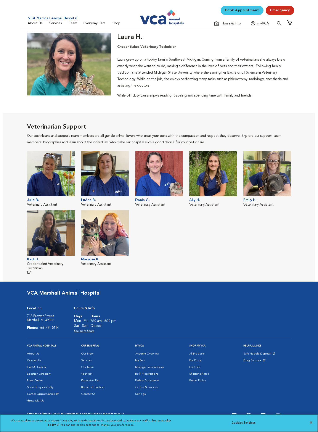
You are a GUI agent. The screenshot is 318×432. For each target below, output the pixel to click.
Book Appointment (242, 10)
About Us (35, 23)
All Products (196, 353)
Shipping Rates (199, 373)
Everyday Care (94, 23)
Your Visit (86, 373)
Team (73, 23)
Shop (116, 23)
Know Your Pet (90, 380)
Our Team (87, 367)
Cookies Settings (243, 422)
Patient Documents (147, 380)
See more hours (84, 331)
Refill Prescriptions (146, 373)
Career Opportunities (41, 395)
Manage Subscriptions (149, 367)
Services (55, 23)
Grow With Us (35, 400)
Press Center (35, 380)
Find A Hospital (37, 367)
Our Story (87, 353)
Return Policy (197, 380)
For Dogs (195, 360)
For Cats (194, 367)
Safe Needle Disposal (258, 354)
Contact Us (34, 360)
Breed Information (92, 387)
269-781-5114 (49, 328)
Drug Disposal (254, 361)
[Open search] (280, 23)
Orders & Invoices (146, 387)
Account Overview (147, 353)
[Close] (311, 422)
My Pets (140, 360)
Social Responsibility (40, 387)
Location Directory (39, 373)
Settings (140, 394)
